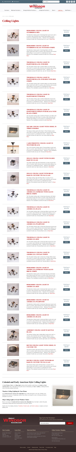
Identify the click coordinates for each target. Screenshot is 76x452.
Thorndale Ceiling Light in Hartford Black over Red (38, 63)
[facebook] (67, 2)
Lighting (6, 16)
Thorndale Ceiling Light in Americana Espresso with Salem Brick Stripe (40, 192)
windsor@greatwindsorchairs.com (58, 438)
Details (66, 35)
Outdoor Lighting (34, 405)
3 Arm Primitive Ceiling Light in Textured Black (40, 144)
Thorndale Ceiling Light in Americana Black (38, 208)
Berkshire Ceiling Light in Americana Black (38, 316)
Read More (52, 39)
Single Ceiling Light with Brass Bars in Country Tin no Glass (40, 174)
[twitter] (74, 2)
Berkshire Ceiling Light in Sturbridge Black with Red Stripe (41, 46)
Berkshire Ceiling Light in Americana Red (38, 285)
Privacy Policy (44, 449)
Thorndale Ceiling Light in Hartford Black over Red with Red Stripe (41, 79)
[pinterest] (72, 2)
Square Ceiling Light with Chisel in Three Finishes (41, 127)
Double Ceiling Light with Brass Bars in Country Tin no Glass (40, 361)
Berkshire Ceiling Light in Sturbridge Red (38, 31)
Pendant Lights (26, 405)
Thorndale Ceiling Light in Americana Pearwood (38, 223)
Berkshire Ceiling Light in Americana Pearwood (38, 300)
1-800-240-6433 (55, 434)
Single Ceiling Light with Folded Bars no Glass (41, 159)
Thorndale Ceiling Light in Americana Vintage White (38, 253)
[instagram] (69, 2)
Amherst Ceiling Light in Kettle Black (40, 331)
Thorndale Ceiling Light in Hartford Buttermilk (38, 95)
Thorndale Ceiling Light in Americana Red (38, 238)
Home (3, 16)
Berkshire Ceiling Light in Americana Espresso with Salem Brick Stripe (40, 269)
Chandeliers (20, 405)
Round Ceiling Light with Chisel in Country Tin (41, 346)
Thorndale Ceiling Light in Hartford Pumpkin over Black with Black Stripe (41, 111)
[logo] (37, 5)
